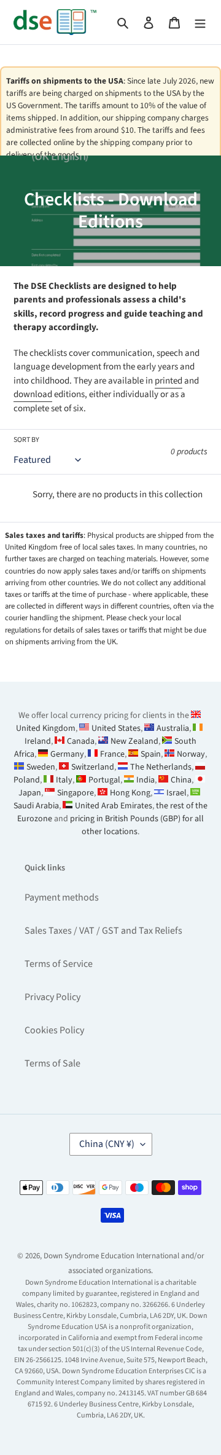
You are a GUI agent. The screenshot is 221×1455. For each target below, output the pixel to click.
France (112, 754)
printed (168, 380)
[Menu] (200, 22)
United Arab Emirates (113, 806)
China (181, 780)
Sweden (40, 767)
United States (116, 728)
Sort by (26, 440)
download (33, 394)
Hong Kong (130, 793)
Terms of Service (59, 964)
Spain (151, 754)
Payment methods (62, 897)
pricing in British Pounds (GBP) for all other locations (137, 825)
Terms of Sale (52, 1063)
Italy (64, 780)
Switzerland (92, 767)
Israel (176, 793)
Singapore (75, 793)
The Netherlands (161, 767)
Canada (81, 741)
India (145, 780)
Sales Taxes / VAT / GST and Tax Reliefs (103, 930)
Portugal (104, 780)
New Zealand (134, 741)
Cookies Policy (54, 1030)
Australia (173, 728)
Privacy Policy (52, 997)
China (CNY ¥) (106, 1144)
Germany (67, 754)
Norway (191, 754)
